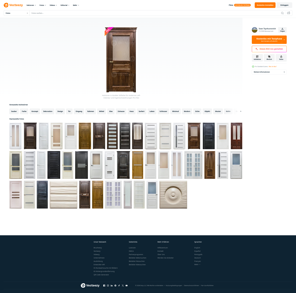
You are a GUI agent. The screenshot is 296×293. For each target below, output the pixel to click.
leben (152, 111)
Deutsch (197, 258)
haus (132, 111)
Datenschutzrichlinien (191, 285)
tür (69, 111)
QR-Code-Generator (101, 275)
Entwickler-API (99, 264)
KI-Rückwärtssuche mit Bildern (106, 268)
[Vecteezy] (13, 5)
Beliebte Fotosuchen (137, 261)
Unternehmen (99, 258)
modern (187, 111)
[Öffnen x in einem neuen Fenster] (123, 285)
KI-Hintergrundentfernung (104, 271)
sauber (14, 111)
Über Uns (161, 254)
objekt (207, 111)
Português (198, 254)
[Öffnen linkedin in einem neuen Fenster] (112, 285)
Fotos (42, 5)
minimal (175, 111)
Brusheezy (98, 248)
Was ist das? (273, 66)
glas (111, 111)
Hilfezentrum (162, 248)
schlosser (163, 111)
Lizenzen (132, 248)
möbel (101, 111)
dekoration (47, 111)
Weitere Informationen (262, 72)
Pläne (231, 5)
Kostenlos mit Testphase (269, 39)
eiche (197, 111)
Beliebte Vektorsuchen (137, 258)
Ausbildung (98, 261)
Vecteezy (97, 251)
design (60, 111)
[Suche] (282, 13)
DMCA (131, 251)
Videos (52, 5)
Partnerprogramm (136, 254)
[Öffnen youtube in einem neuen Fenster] (126, 285)
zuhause (121, 111)
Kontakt (160, 251)
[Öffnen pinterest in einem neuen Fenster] (115, 285)
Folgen (282, 31)
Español (197, 251)
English (197, 248)
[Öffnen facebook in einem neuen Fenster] (104, 285)
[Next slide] (238, 111)
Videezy (97, 254)
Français (197, 261)
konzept (35, 111)
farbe (24, 111)
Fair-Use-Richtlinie (207, 285)
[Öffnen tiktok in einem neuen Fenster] (119, 285)
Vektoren (30, 5)
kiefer (228, 111)
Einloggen (284, 5)
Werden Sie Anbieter (165, 258)
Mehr (75, 5)
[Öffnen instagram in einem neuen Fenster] (108, 285)
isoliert (141, 111)
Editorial (64, 5)
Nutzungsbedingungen (174, 285)
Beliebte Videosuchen (137, 264)
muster (218, 111)
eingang (79, 111)
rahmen (90, 111)
